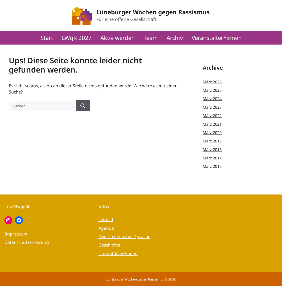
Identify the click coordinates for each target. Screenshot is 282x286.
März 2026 (212, 81)
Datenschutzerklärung (26, 242)
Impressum (15, 234)
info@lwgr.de (17, 206)
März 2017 (212, 158)
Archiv (175, 38)
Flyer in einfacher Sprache (124, 236)
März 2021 (212, 124)
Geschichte (109, 245)
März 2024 (212, 98)
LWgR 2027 (77, 38)
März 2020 (212, 132)
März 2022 (212, 115)
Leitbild (105, 219)
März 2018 (212, 149)
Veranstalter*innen (217, 38)
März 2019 (212, 141)
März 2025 (212, 90)
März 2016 (212, 166)
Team (151, 38)
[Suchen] (83, 105)
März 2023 (212, 107)
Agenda (106, 228)
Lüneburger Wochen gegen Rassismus (153, 12)
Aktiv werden (117, 38)
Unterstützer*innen (118, 253)
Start (47, 38)
